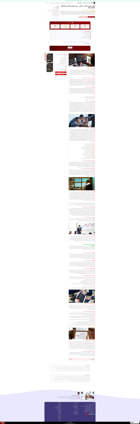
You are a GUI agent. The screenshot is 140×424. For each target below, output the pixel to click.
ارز (70, 353)
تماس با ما (60, 415)
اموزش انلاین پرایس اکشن (88, 193)
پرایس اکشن (70, 105)
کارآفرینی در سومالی (87, 379)
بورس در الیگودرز (57, 368)
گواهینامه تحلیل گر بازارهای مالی (73, 171)
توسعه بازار (60, 413)
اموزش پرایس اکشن (87, 74)
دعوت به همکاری (59, 417)
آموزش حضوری (59, 404)
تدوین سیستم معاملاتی (87, 282)
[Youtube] (88, 414)
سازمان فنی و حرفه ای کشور (88, 174)
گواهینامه (80, 194)
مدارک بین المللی (72, 247)
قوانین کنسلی (76, 414)
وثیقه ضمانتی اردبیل (87, 376)
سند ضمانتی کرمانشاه (82, 379)
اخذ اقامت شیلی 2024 (64, 376)
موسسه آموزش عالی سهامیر (85, 80)
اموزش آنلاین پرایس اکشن (91, 237)
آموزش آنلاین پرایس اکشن (81, 105)
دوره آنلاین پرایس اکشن (80, 240)
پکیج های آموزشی (76, 406)
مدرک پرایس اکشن (83, 172)
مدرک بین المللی (92, 175)
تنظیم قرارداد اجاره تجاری (56, 379)
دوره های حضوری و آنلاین (75, 405)
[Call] (135, 422)
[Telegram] (138, 422)
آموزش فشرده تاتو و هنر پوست (63, 379)
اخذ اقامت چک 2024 (77, 379)
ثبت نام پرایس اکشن (92, 249)
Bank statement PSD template (70, 379)
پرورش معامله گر (78, 132)
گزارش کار (60, 418)
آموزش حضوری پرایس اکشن (88, 105)
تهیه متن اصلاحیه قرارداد (59, 376)
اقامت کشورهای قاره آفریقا (75, 376)
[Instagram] (87, 414)
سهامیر (93, 103)
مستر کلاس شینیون (70, 376)
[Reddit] (91, 414)
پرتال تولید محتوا (59, 412)
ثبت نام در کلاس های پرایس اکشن (83, 209)
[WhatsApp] (136, 422)
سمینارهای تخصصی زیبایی (81, 376)
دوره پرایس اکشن (91, 341)
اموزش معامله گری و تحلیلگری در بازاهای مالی (83, 73)
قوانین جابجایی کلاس (75, 413)
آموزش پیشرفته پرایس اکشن (88, 272)
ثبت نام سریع (2, 422)
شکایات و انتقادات (59, 416)
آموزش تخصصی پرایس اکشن (87, 307)
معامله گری (93, 133)
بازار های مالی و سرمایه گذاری (86, 266)
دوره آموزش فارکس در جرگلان (79, 368)
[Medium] (92, 414)
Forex (77, 82)
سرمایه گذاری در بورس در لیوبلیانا (86, 368)
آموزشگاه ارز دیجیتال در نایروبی (72, 368)
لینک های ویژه (59, 414)
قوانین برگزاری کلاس (75, 412)
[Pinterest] (86, 414)
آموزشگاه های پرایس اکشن (85, 103)
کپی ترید (92, 196)
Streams (60, 419)
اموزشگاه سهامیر (89, 278)
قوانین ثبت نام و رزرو (75, 411)
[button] (45, 53)
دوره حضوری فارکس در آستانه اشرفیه (64, 368)
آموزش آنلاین (59, 405)
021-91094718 (132, 422)
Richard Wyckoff (92, 343)
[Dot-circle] (85, 414)
